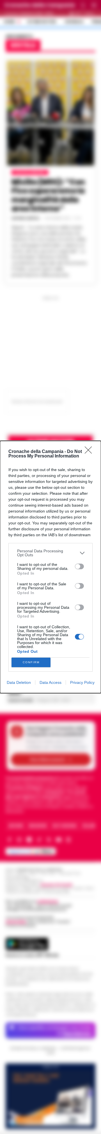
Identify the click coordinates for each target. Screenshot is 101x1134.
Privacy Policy (82, 682)
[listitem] (50, 553)
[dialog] (50, 567)
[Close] (90, 451)
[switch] (79, 566)
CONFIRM (31, 662)
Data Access (50, 682)
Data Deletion (19, 682)
